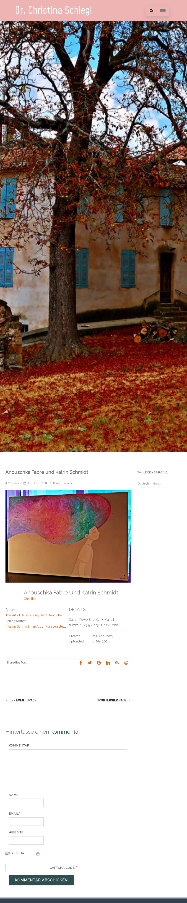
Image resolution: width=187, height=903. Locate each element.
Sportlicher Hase (114, 700)
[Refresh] (38, 854)
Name (13, 794)
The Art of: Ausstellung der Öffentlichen (34, 615)
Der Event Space (20, 700)
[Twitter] (89, 662)
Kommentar (19, 745)
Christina (30, 599)
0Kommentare (64, 483)
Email (14, 813)
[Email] (126, 662)
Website (16, 832)
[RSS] (117, 662)
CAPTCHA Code (62, 867)
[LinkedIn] (107, 662)
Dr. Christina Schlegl (53, 10)
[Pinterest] (98, 662)
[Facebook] (80, 662)
